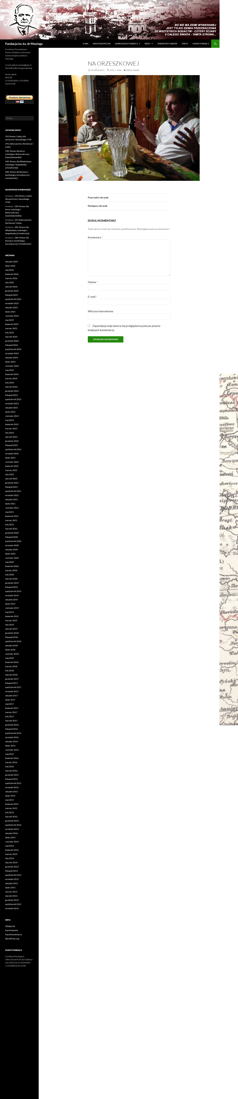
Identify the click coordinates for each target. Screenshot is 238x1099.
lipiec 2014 (10, 837)
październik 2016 (13, 733)
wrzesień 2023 (12, 403)
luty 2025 (9, 332)
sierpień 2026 (11, 261)
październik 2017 (13, 687)
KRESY (147, 43)
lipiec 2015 (10, 795)
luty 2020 (9, 574)
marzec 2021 (11, 520)
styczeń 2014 (11, 862)
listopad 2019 (11, 587)
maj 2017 (9, 704)
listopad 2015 (11, 779)
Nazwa (93, 282)
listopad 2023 (11, 395)
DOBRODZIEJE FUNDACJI (126, 43)
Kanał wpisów (11, 930)
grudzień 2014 (12, 820)
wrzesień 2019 (12, 595)
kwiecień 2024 (11, 374)
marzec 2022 (11, 470)
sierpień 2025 (11, 307)
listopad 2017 (11, 683)
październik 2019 (13, 591)
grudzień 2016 (12, 724)
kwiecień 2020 (11, 566)
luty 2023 (9, 432)
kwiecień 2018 (11, 662)
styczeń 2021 (11, 528)
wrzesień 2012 (12, 908)
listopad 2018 (11, 637)
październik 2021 (13, 491)
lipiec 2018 (10, 649)
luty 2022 (9, 474)
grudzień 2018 (12, 633)
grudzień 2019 (12, 583)
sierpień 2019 (11, 599)
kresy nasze (132, 70)
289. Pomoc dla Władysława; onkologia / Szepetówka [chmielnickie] (18, 164)
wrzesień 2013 (12, 879)
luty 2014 (9, 858)
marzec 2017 (11, 712)
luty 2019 (9, 624)
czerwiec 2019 (12, 608)
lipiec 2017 (10, 699)
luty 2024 (9, 382)
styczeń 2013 (11, 896)
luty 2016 (9, 766)
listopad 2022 (11, 445)
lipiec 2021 (10, 503)
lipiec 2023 (10, 411)
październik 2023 (13, 399)
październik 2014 (13, 825)
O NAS (85, 43)
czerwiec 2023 (12, 416)
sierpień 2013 (11, 883)
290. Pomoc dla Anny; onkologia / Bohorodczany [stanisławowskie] (17, 154)
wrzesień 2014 (12, 829)
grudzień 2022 (12, 441)
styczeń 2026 (11, 286)
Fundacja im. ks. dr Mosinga (24, 44)
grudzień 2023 (12, 391)
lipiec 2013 (10, 887)
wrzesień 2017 (12, 691)
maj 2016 (9, 754)
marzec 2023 (11, 428)
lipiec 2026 (10, 265)
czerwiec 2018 (12, 654)
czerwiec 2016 (12, 749)
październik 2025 (13, 299)
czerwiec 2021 (12, 507)
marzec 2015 (11, 808)
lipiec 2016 (10, 745)
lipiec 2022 (10, 457)
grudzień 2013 (12, 866)
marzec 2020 (11, 570)
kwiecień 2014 (11, 850)
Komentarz (95, 237)
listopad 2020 (11, 537)
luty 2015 (9, 812)
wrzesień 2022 (12, 453)
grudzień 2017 (12, 679)
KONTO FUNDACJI (201, 43)
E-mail (92, 296)
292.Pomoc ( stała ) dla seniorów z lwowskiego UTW (18, 199)
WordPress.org (12, 938)
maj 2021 (9, 512)
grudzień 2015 (12, 775)
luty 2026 (9, 282)
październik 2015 (13, 783)
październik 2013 (13, 875)
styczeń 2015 (11, 816)
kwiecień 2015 (11, 804)
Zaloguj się (10, 926)
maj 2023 (9, 420)
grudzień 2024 (12, 341)
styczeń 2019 (11, 628)
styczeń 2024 (11, 386)
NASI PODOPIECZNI (101, 43)
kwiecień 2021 (11, 516)
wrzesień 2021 (12, 495)
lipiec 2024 (10, 361)
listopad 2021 (11, 487)
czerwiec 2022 (12, 462)
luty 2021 (9, 524)
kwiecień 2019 (11, 616)
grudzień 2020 (12, 533)
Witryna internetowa (100, 311)
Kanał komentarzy (13, 934)
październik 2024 (13, 349)
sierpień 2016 (11, 741)
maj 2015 (9, 800)
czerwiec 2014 (12, 841)
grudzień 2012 (12, 900)
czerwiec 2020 (12, 558)
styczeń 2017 (11, 720)
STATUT (185, 43)
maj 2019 (9, 612)
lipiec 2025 (10, 311)
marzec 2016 (11, 762)
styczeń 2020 (11, 578)
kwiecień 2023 (11, 424)
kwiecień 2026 (11, 274)
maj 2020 (9, 562)
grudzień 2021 (12, 482)
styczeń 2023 (11, 437)
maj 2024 (9, 370)
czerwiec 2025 (12, 316)
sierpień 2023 (11, 407)
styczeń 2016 (11, 770)
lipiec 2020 (10, 553)
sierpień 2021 (11, 499)
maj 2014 (9, 845)
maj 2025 (9, 320)
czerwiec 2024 (12, 366)
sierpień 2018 (11, 645)
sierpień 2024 (11, 357)
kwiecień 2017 (11, 708)
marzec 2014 (11, 854)
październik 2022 (13, 449)
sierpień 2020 (11, 549)
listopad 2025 (11, 295)
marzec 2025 (11, 328)
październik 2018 (13, 641)
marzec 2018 (11, 666)
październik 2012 (13, 904)
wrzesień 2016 (12, 737)
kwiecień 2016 (11, 758)
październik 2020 (13, 541)
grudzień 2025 (12, 290)
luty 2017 (9, 716)
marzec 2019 (11, 620)
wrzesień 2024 (12, 353)
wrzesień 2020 (12, 545)
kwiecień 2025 (11, 324)
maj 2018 (9, 658)
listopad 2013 (11, 870)
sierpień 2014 (11, 833)
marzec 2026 (11, 278)
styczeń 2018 (11, 674)
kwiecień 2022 (11, 466)
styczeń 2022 (11, 478)
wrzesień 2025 (12, 303)
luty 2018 (9, 670)
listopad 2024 (11, 345)
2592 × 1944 (115, 70)
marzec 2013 (11, 891)
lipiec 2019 (10, 603)
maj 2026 (9, 270)
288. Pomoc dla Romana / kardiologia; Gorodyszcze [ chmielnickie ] (17, 175)
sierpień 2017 (11, 695)
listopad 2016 (11, 729)
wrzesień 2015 (12, 787)
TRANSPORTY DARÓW (167, 43)
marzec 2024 (11, 378)
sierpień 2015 (11, 791)
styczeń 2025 (11, 336)
